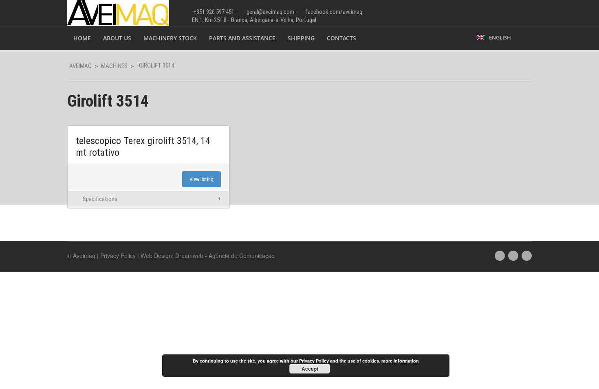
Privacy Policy (118, 255)
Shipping (301, 38)
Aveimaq (80, 66)
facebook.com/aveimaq (333, 11)
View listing (201, 179)
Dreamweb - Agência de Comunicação (225, 255)
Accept (310, 368)
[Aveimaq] (118, 12)
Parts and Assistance (242, 38)
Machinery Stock (170, 38)
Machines (114, 66)
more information (400, 361)
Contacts (341, 38)
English (499, 37)
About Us (117, 38)
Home (82, 38)
